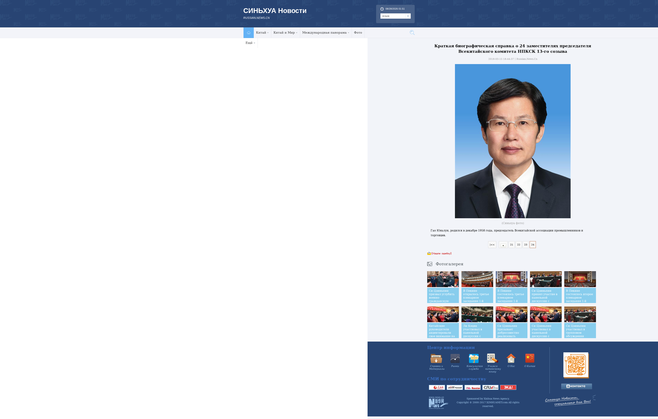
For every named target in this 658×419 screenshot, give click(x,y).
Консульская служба (475, 367)
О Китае (529, 366)
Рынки (455, 366)
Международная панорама (324, 32)
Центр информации (451, 347)
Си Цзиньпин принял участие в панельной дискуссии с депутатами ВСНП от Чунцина (545, 299)
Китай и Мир (284, 32)
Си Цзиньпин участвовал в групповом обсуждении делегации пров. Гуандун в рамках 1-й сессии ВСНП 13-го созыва (579, 338)
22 (518, 244)
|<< (492, 244)
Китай (261, 32)
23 (525, 244)
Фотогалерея (449, 264)
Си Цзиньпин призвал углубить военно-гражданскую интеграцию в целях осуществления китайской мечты (442, 302)
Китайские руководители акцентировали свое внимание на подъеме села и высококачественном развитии (444, 336)
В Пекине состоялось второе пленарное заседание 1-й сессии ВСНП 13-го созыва (580, 299)
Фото (358, 32)
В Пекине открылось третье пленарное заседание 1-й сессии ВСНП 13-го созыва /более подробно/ (477, 301)
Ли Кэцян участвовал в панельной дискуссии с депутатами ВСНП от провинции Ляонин (476, 336)
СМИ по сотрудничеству (456, 378)
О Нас (511, 366)
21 (511, 244)
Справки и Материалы (436, 367)
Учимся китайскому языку (493, 369)
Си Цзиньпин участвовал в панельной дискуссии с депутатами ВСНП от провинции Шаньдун (545, 336)
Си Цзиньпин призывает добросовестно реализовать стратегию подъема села (508, 334)
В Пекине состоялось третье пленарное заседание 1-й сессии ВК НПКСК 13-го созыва (510, 299)
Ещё (249, 43)
